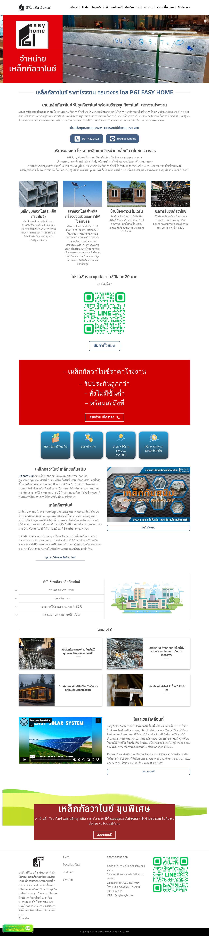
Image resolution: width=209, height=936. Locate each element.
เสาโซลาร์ (116, 7)
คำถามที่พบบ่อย (165, 7)
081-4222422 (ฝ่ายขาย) (127, 887)
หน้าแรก (74, 7)
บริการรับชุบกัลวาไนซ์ (170, 211)
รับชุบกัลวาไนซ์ (100, 7)
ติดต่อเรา (183, 7)
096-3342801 (114, 891)
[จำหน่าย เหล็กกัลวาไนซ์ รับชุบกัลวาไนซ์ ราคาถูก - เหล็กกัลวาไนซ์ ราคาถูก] (35, 7)
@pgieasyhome (123, 895)
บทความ (148, 7)
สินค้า (85, 7)
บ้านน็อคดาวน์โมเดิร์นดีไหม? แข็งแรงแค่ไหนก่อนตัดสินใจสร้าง (78, 688)
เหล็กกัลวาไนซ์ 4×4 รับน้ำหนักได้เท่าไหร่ (166, 688)
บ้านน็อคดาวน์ (132, 7)
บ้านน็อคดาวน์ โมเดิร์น (126, 211)
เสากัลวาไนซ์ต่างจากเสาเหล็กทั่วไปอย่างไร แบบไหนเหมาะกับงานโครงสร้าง (167, 651)
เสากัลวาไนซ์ (77, 211)
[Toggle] (16, 590)
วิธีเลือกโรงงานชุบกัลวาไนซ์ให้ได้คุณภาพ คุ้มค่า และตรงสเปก (78, 651)
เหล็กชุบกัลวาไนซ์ (33, 211)
